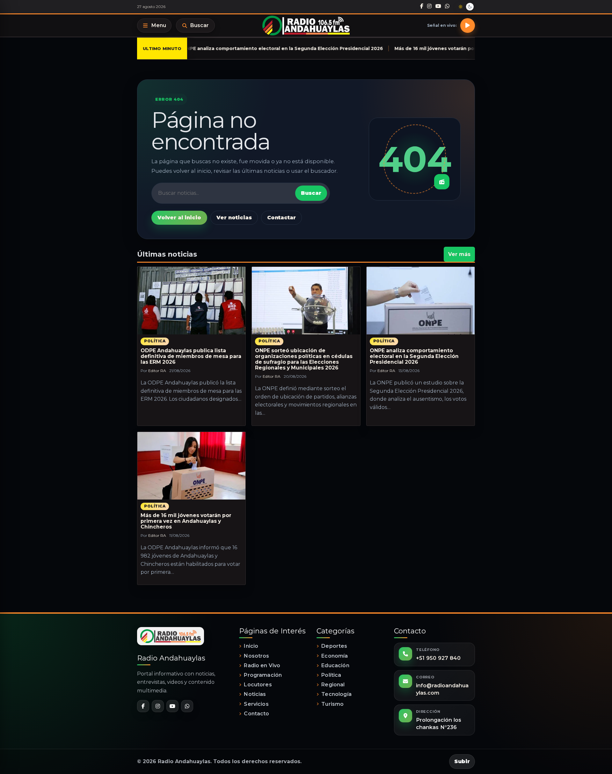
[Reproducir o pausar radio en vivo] (467, 25)
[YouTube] (438, 6)
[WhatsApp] (447, 6)
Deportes (334, 646)
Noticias (255, 694)
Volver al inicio (179, 218)
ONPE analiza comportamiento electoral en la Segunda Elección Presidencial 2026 (414, 356)
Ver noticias (234, 218)
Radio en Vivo (262, 665)
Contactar (281, 218)
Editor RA (157, 370)
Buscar (199, 25)
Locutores (258, 685)
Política (154, 341)
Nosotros (256, 656)
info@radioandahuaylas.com (442, 689)
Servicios (256, 704)
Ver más (459, 254)
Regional (333, 685)
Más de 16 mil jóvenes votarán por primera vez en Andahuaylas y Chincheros (186, 521)
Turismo (332, 704)
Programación (263, 675)
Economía (334, 656)
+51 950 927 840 (438, 658)
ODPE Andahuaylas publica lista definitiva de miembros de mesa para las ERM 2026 (191, 356)
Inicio (251, 646)
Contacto (256, 714)
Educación (335, 665)
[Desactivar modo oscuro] (465, 7)
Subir (462, 761)
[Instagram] (429, 6)
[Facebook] (421, 6)
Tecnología (336, 694)
